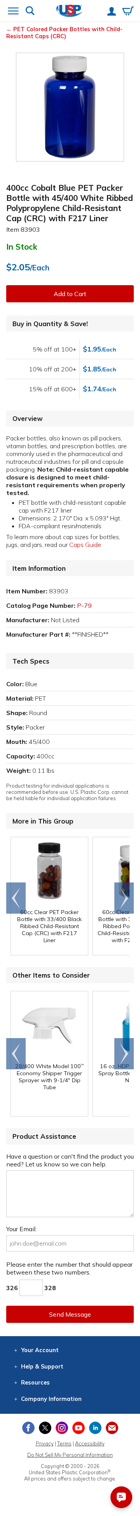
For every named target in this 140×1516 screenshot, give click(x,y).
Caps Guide (85, 545)
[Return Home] (69, 11)
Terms (64, 1443)
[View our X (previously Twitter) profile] (45, 1428)
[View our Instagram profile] (62, 1428)
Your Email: (21, 1229)
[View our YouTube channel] (78, 1428)
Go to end (16, 898)
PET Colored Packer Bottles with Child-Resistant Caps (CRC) (64, 33)
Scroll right (124, 898)
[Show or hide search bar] (30, 11)
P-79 (84, 605)
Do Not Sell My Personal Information (70, 1455)
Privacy (45, 1443)
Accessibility (90, 1443)
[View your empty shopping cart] (128, 11)
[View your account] (111, 12)
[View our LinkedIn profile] (95, 1428)
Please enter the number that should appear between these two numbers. (69, 1268)
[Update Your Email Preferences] (112, 1428)
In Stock (21, 246)
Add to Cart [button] (70, 294)
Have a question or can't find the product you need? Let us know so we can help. (70, 1160)
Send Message (70, 1314)
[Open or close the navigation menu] (13, 12)
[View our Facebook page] (28, 1428)
